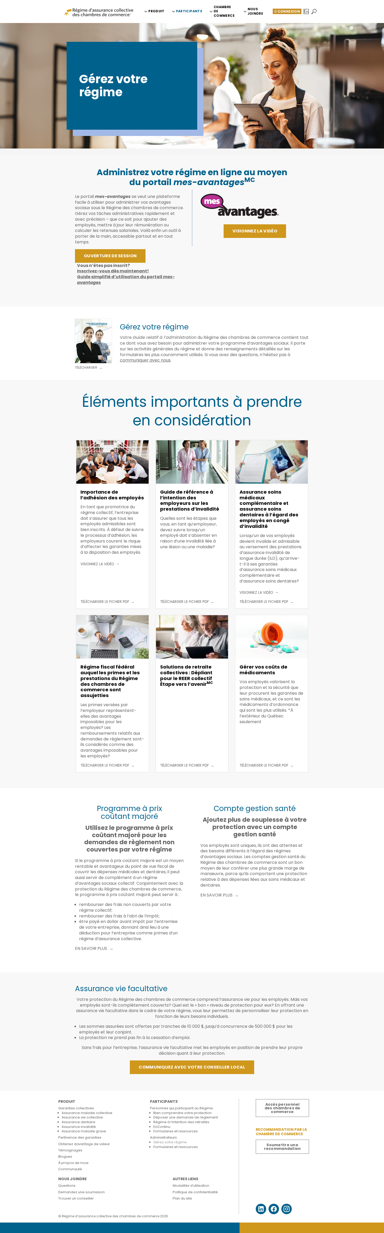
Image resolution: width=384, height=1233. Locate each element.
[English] (307, 11)
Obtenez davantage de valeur (84, 1143)
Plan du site (182, 1198)
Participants (189, 11)
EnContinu (161, 1126)
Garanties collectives (76, 1108)
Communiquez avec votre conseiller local (192, 1067)
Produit (156, 11)
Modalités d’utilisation (191, 1185)
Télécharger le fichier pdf (104, 602)
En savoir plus (91, 948)
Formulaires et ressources (175, 1131)
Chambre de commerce (224, 11)
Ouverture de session (110, 256)
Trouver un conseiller (76, 1198)
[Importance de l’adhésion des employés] (112, 462)
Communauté (70, 1169)
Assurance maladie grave (84, 1131)
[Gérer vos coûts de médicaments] (271, 637)
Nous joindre (255, 11)
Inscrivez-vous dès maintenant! (113, 271)
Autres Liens (185, 1179)
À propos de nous (73, 1162)
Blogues (65, 1156)
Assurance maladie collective (87, 1112)
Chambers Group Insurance (98, 12)
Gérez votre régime (170, 1142)
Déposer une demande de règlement (185, 1117)
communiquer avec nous (145, 360)
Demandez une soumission (81, 1192)
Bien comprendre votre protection (182, 1112)
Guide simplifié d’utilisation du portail (126, 280)
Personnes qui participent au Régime (181, 1108)
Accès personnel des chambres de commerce (282, 1108)
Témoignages (70, 1150)
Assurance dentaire (78, 1122)
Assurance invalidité (79, 1126)
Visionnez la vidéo (254, 231)
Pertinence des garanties (79, 1137)
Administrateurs (163, 1137)
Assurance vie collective (82, 1117)
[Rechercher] (314, 11)
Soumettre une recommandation (282, 1146)
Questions (66, 1185)
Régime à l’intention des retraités (181, 1122)
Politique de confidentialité (195, 1192)
